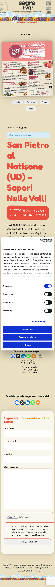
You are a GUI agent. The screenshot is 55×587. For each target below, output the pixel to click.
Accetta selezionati (27, 337)
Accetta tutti (27, 329)
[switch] (48, 294)
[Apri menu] (32, 34)
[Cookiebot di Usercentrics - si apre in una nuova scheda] (40, 240)
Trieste (45, 102)
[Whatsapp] (28, 356)
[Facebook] (12, 356)
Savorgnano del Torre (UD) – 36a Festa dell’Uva (29, 370)
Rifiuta (27, 345)
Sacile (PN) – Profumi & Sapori (29, 361)
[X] (18, 356)
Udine (31, 109)
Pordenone (31, 102)
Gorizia (17, 102)
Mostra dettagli (39, 321)
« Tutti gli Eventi (17, 127)
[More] (33, 356)
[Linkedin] (23, 356)
